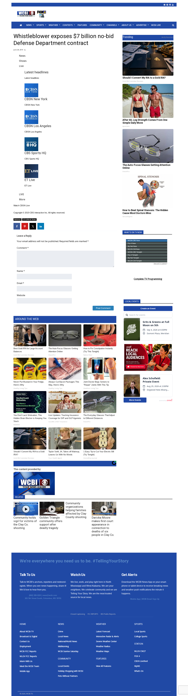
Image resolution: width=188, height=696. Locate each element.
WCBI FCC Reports (28, 651)
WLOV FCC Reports (28, 656)
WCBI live (156, 25)
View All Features (103, 666)
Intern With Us (26, 661)
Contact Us (25, 641)
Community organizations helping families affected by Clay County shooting (76, 510)
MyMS (137, 666)
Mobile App (135, 599)
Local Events (63, 666)
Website (21, 295)
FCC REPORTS (93, 614)
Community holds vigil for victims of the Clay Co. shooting (25, 523)
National (17, 219)
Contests (68, 25)
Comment (23, 247)
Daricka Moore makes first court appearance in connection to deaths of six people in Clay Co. (103, 526)
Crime (60, 631)
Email (20, 283)
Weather (53, 25)
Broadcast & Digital (28, 636)
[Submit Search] (173, 25)
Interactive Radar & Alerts (107, 636)
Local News (63, 636)
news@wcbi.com (50, 595)
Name (21, 271)
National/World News (67, 641)
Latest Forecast (103, 631)
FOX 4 (137, 656)
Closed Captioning (77, 614)
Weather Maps (102, 651)
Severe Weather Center (106, 641)
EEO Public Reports (108, 614)
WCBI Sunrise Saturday (68, 651)
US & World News (29, 219)
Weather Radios (103, 646)
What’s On (138, 671)
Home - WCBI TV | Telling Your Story (32, 14)
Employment (25, 646)
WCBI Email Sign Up (150, 599)
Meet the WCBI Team (29, 666)
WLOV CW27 (140, 651)
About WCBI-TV (27, 631)
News (29, 25)
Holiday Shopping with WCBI (70, 671)
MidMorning (63, 646)
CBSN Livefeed (141, 661)
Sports (40, 25)
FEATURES (82, 25)
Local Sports (139, 631)
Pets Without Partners (68, 676)
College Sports (140, 636)
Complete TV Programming (148, 278)
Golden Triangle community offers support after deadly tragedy (50, 523)
